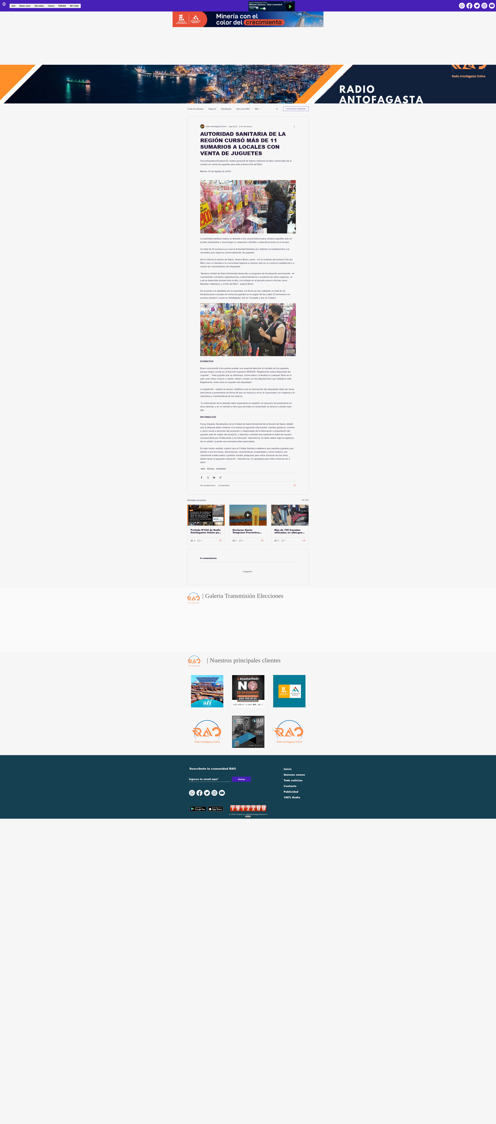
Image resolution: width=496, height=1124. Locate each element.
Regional (212, 109)
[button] (277, 109)
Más (256, 109)
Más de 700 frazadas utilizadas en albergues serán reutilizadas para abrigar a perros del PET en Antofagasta (289, 531)
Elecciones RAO (243, 109)
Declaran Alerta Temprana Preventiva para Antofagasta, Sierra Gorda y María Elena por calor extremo (248, 531)
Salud (203, 468)
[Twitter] (477, 6)
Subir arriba (4, 1113)
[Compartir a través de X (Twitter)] (208, 477)
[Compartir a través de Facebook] (201, 477)
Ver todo (305, 500)
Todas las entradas (195, 109)
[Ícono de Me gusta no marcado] (208, 650)
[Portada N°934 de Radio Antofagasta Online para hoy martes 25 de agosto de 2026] (206, 515)
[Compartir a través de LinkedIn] (214, 477)
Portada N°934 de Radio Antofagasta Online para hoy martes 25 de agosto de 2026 (206, 531)
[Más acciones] (294, 126)
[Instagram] (484, 6)
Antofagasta (226, 109)
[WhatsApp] (462, 6)
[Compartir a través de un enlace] (220, 477)
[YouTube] (492, 6)
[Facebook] (469, 6)
